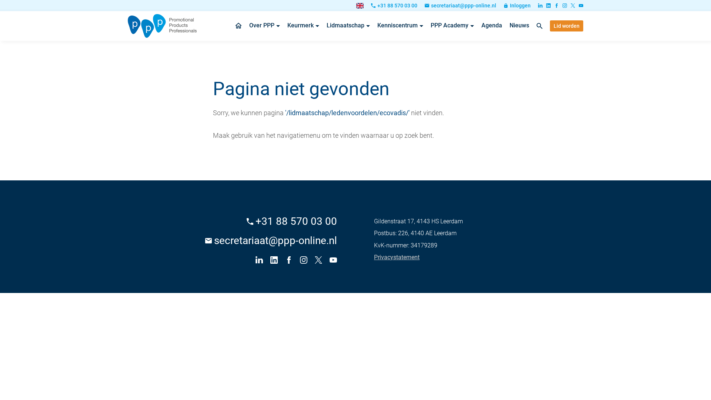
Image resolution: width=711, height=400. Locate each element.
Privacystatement (397, 257)
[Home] (162, 26)
